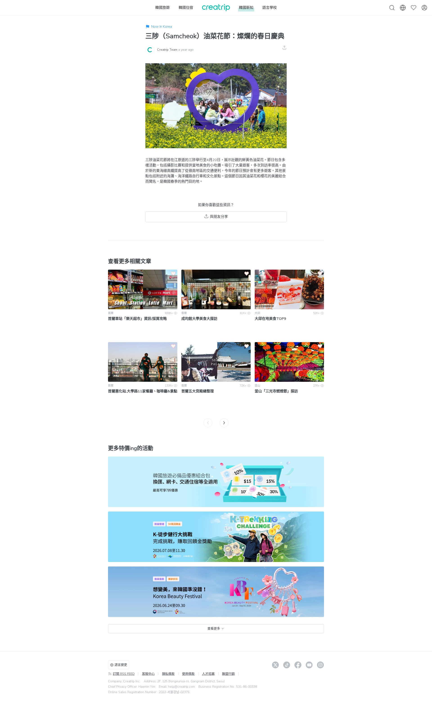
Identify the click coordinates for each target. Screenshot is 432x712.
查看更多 (213, 628)
